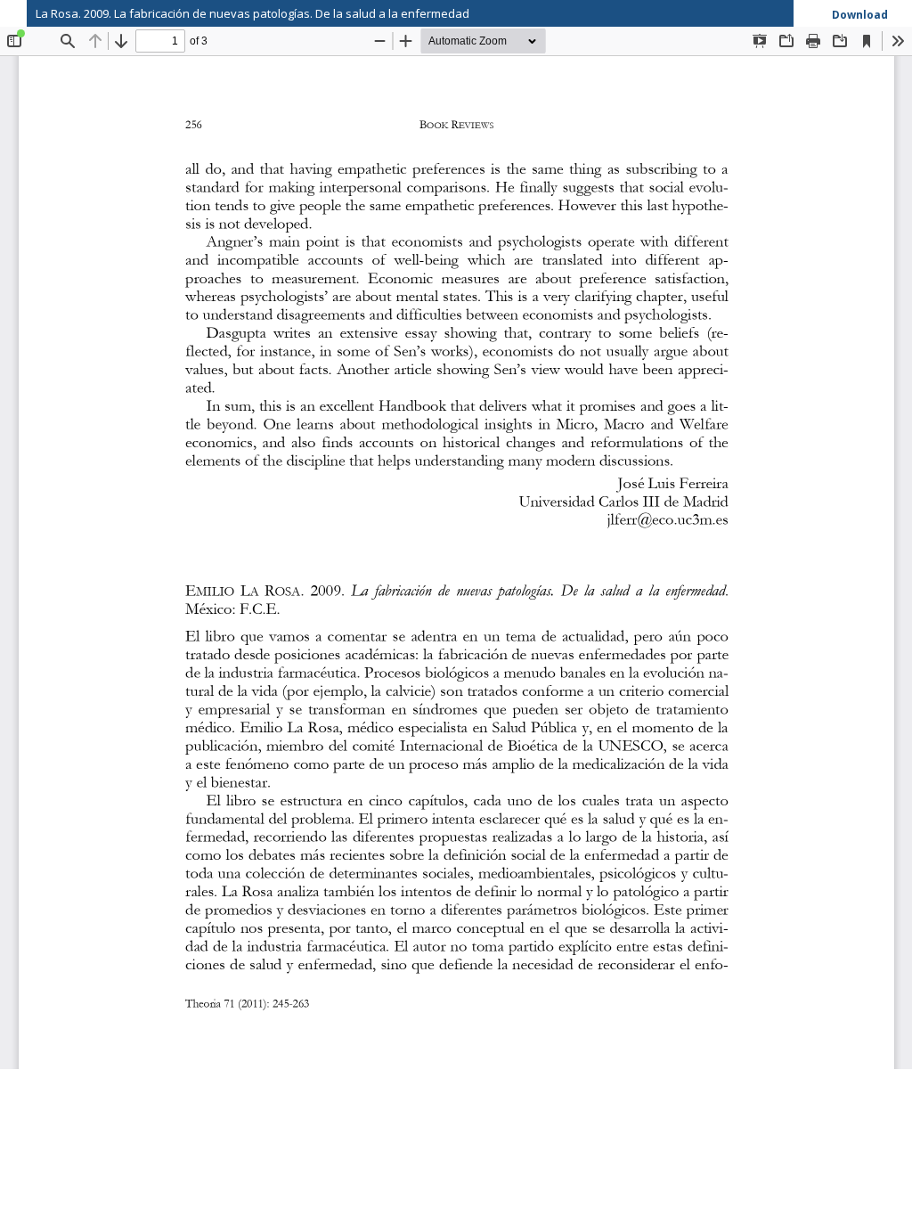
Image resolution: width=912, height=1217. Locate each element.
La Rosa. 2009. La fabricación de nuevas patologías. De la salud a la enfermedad (252, 13)
